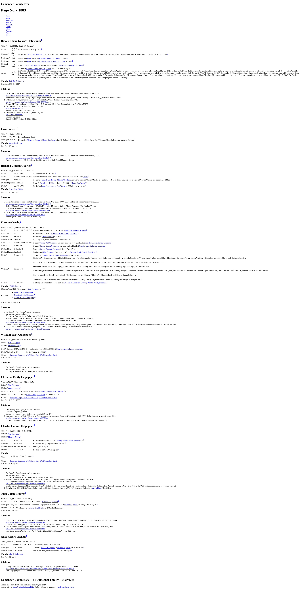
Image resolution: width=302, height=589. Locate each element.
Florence (14, 346)
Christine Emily (24, 295)
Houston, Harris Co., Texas (49, 58)
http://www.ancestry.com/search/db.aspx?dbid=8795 (25, 522)
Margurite (33, 140)
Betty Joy (34, 54)
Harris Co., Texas (48, 140)
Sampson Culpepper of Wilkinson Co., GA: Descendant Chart (33, 355)
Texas (85, 177)
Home (8, 16)
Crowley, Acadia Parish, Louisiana (64, 234)
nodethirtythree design (66, 587)
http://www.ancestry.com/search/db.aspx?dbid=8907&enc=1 (28, 102)
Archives (9, 25)
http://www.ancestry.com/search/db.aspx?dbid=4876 (25, 215)
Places (8, 33)
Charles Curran (49, 246)
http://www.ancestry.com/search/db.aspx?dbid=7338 (25, 529)
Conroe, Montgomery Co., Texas (70, 65)
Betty (29, 58)
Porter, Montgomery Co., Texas (53, 186)
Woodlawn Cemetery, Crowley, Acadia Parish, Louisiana (85, 283)
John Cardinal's (19, 587)
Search (8, 22)
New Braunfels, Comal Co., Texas (52, 61)
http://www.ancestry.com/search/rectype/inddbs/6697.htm (27, 418)
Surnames (9, 20)
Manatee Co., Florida (50, 502)
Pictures (9, 31)
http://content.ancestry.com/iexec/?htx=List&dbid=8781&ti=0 (28, 96)
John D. (48, 548)
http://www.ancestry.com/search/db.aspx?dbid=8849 (25, 323)
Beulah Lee (49, 180)
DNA (8, 29)
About (8, 35)
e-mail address (96, 488)
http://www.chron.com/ (14, 108)
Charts (8, 27)
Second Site (29, 587)
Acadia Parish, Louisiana (35, 395)
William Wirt (48, 243)
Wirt (48, 237)
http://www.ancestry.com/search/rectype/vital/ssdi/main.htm (28, 210)
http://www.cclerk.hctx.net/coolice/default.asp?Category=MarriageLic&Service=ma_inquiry (40, 569)
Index (8, 18)
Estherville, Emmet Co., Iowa (75, 230)
